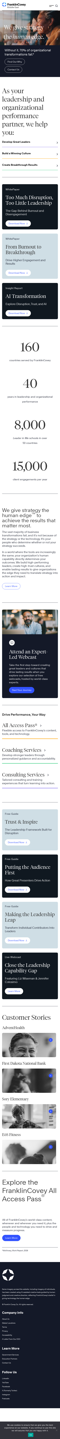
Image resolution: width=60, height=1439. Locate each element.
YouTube (5, 1382)
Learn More (11, 586)
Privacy (5, 1331)
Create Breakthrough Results (20, 164)
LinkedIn (5, 1378)
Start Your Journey (21, 690)
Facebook (6, 1386)
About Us (5, 1319)
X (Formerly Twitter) (9, 1390)
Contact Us (13, 69)
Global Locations (8, 1323)
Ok (30, 1435)
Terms (4, 1327)
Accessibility (7, 1335)
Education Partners (9, 1359)
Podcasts (5, 1399)
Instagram (6, 1395)
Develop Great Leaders (16, 141)
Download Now (17, 223)
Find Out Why (15, 61)
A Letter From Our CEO (11, 1339)
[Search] (56, 4)
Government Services (10, 1355)
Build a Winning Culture (16, 153)
